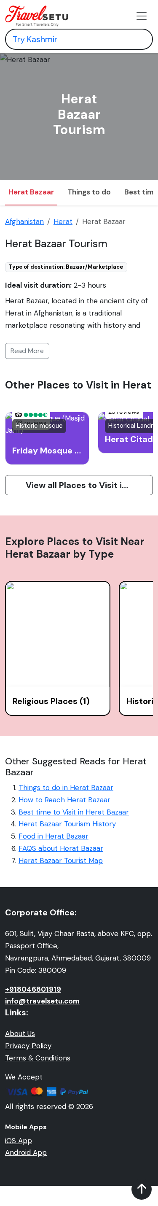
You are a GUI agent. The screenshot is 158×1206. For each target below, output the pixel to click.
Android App (26, 1152)
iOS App (18, 1140)
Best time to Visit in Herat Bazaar (74, 812)
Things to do (89, 192)
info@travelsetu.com (42, 1001)
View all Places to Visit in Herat (89, 485)
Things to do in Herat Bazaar (66, 787)
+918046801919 (33, 989)
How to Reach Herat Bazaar (64, 799)
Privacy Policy (28, 1045)
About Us (20, 1033)
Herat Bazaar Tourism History (67, 823)
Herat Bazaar (31, 192)
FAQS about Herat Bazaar (61, 848)
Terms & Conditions (37, 1058)
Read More (27, 350)
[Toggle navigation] (141, 16)
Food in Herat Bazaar (53, 836)
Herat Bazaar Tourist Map (61, 860)
